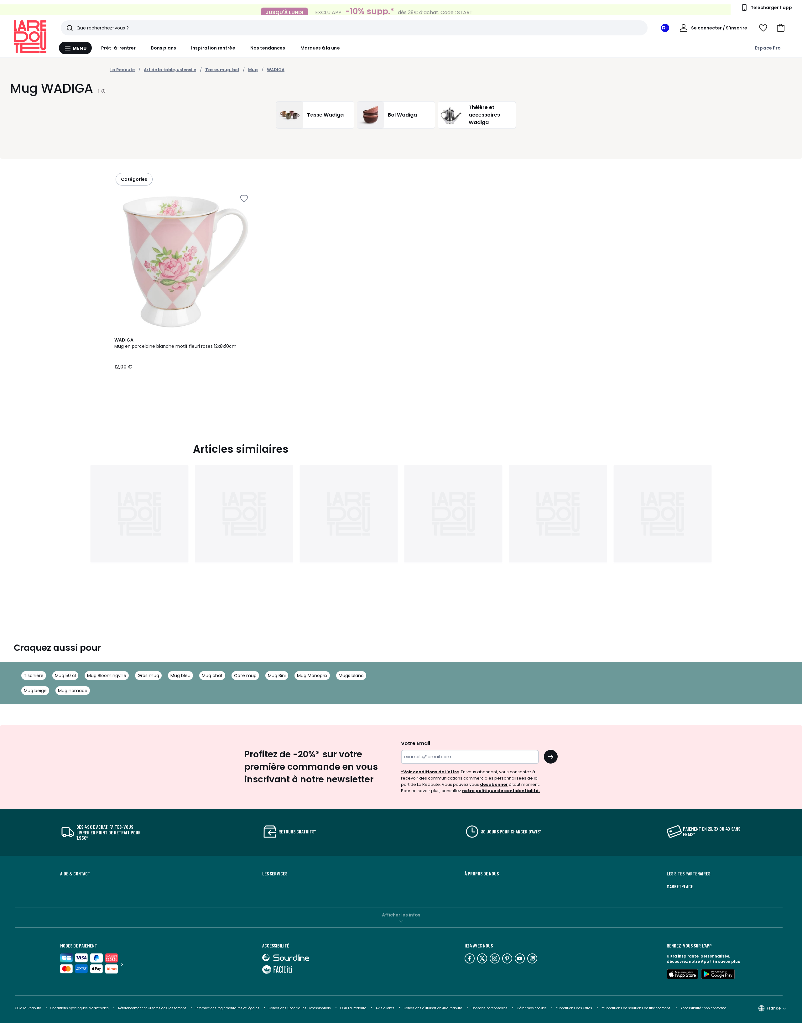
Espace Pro (768, 48)
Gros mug (148, 675)
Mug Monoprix (312, 675)
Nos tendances (267, 48)
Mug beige (35, 690)
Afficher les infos (401, 915)
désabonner (494, 784)
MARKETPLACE (680, 886)
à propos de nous (482, 873)
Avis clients (385, 1008)
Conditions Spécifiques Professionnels (300, 1008)
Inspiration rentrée (213, 48)
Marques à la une (320, 48)
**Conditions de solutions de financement (636, 1008)
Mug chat (212, 675)
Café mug (245, 675)
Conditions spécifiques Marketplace (79, 1008)
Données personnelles (489, 1008)
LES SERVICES (274, 873)
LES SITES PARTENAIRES (688, 873)
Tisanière (34, 675)
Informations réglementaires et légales (227, 1008)
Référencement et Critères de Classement (152, 1008)
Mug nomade (72, 690)
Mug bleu (180, 675)
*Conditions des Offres (574, 1008)
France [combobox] (774, 1008)
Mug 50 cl (65, 675)
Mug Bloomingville (106, 675)
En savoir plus (726, 961)
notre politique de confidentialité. (501, 791)
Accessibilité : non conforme (703, 1008)
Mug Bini (277, 675)
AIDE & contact (75, 873)
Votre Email (415, 743)
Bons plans (163, 48)
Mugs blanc (351, 675)
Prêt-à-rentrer (118, 48)
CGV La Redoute (28, 1008)
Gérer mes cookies (532, 1008)
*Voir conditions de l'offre (430, 772)
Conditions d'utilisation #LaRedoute (433, 1008)
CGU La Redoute (353, 1008)
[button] (780, 27)
